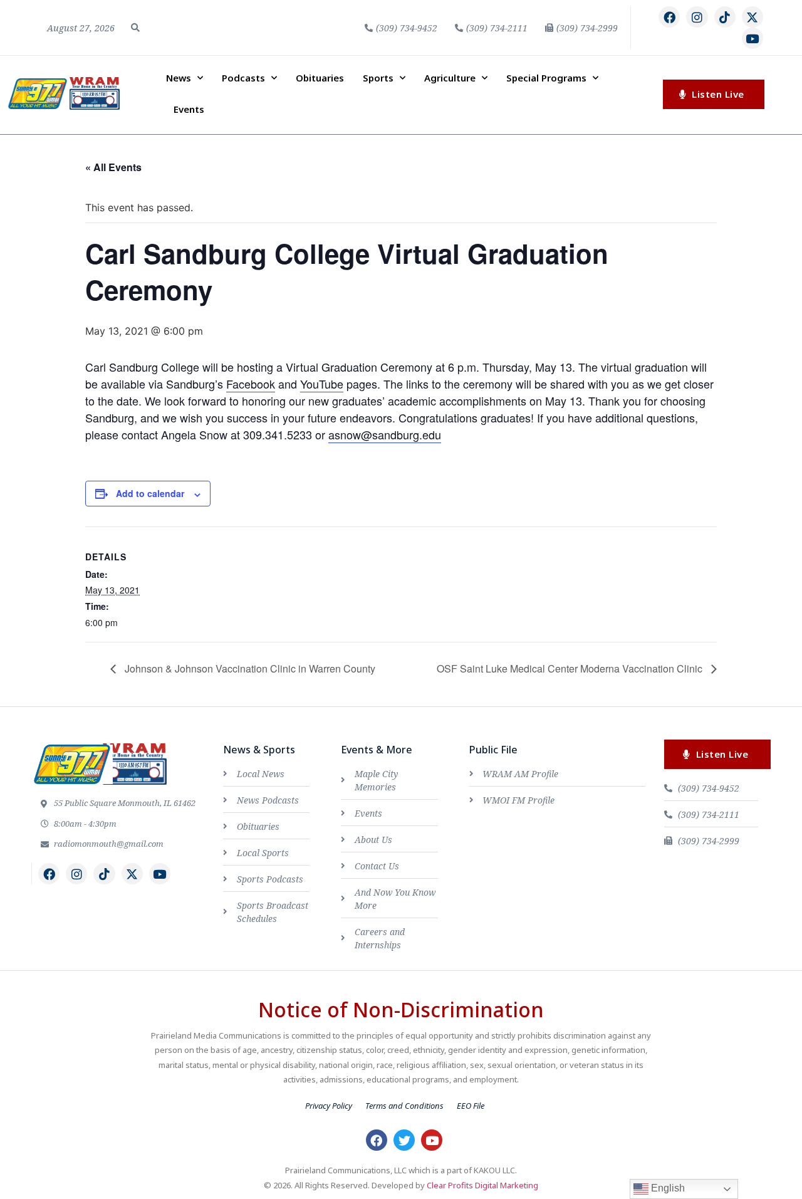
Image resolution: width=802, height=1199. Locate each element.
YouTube (321, 383)
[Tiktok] (725, 17)
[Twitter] (404, 1140)
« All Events (113, 167)
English (666, 1188)
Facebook (250, 383)
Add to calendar (150, 493)
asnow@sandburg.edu (384, 434)
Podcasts (243, 77)
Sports (378, 77)
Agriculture (450, 77)
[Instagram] (696, 17)
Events (189, 109)
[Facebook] (669, 17)
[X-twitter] (752, 17)
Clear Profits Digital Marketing (482, 1185)
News (178, 77)
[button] (135, 27)
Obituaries (320, 77)
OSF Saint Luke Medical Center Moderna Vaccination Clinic (571, 668)
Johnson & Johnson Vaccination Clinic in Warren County (248, 668)
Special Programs (546, 77)
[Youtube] (752, 38)
